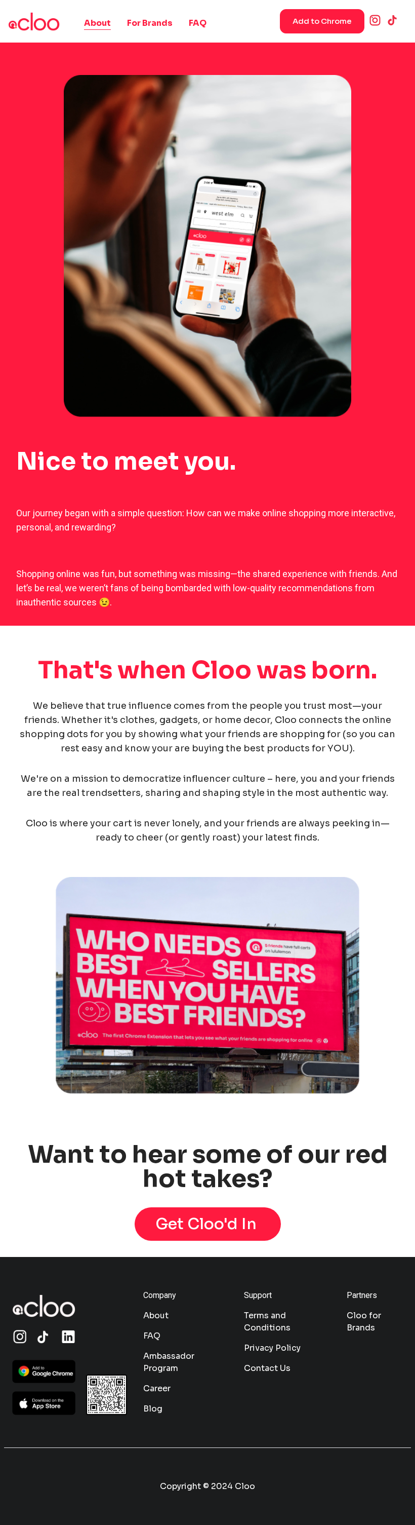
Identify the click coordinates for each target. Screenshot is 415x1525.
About (97, 23)
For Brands (150, 23)
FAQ (197, 23)
